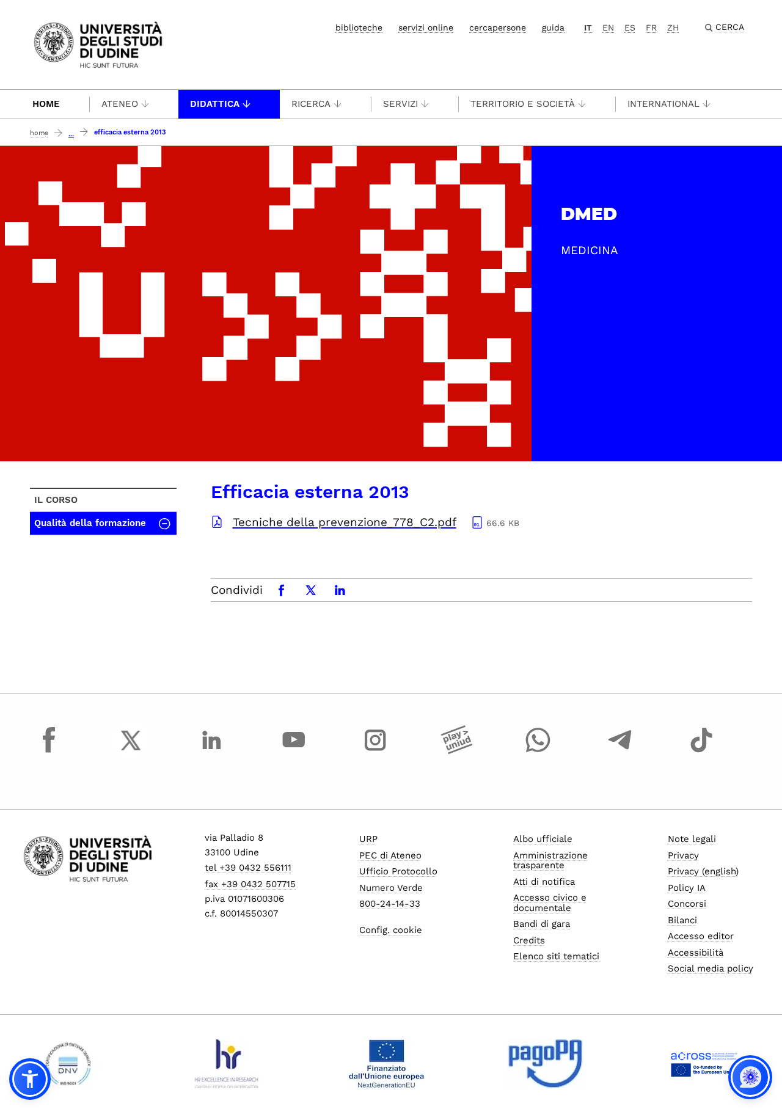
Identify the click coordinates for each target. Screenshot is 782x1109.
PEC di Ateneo (390, 855)
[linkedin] (212, 751)
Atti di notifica (544, 881)
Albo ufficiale (542, 838)
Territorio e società (522, 103)
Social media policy (710, 968)
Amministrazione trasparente (550, 860)
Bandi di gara (541, 923)
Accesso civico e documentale (549, 902)
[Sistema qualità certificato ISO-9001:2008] (68, 1063)
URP (368, 838)
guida (553, 27)
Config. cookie (390, 929)
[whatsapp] (538, 751)
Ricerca (311, 103)
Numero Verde (391, 887)
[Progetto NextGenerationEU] (386, 1063)
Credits (529, 940)
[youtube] (294, 751)
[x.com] (131, 751)
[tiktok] (701, 751)
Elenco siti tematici (556, 956)
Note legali (692, 838)
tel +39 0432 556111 (248, 867)
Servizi (400, 103)
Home (46, 103)
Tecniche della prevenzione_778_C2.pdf (344, 522)
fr (651, 27)
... (71, 134)
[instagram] (375, 751)
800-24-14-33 (389, 903)
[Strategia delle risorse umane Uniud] (227, 1063)
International (663, 103)
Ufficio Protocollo (398, 871)
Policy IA (687, 887)
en (608, 27)
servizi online (425, 27)
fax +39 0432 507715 (250, 884)
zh (673, 27)
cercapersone (497, 27)
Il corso (56, 499)
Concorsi (687, 903)
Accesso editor (701, 936)
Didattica (214, 103)
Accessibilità (695, 952)
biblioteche (358, 27)
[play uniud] (457, 751)
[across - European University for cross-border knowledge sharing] (704, 1063)
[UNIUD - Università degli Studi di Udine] (98, 44)
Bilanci (682, 920)
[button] (30, 1079)
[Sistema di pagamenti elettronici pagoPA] (545, 1063)
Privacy (683, 855)
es (629, 27)
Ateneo (119, 103)
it (588, 27)
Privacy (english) (703, 871)
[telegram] (620, 751)
